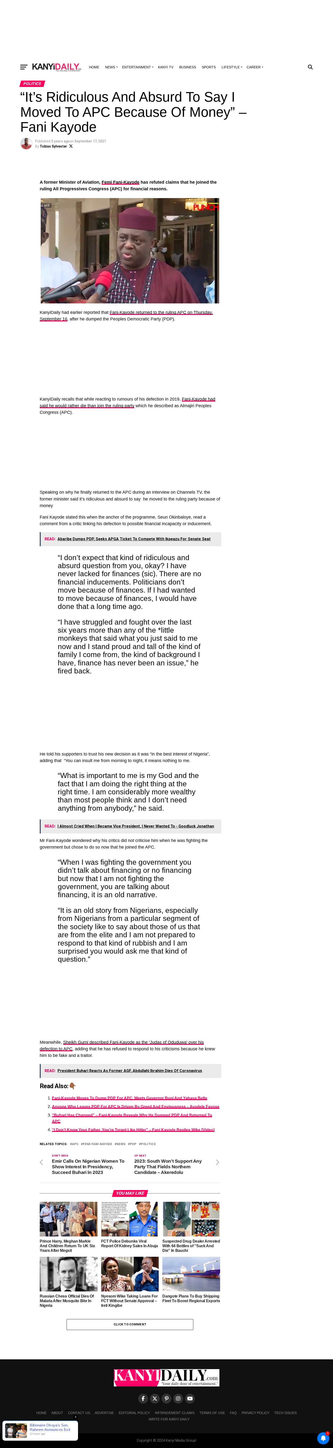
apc (75, 1144)
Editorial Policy (134, 1413)
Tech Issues (285, 1413)
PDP (133, 1144)
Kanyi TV (165, 67)
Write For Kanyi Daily (169, 1419)
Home (94, 67)
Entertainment (136, 67)
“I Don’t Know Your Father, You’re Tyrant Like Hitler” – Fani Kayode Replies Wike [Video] (133, 1130)
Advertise (104, 1413)
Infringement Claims (175, 1413)
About (57, 1413)
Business (187, 67)
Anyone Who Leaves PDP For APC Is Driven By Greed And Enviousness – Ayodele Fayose (135, 1107)
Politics (148, 1144)
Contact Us (79, 1413)
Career (254, 67)
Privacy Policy (255, 1413)
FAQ (233, 1413)
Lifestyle (231, 67)
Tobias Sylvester (53, 146)
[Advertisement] (166, 30)
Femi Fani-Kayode (120, 182)
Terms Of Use (212, 1413)
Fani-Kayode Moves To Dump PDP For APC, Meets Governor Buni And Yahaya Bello (129, 1098)
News (110, 67)
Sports (209, 67)
